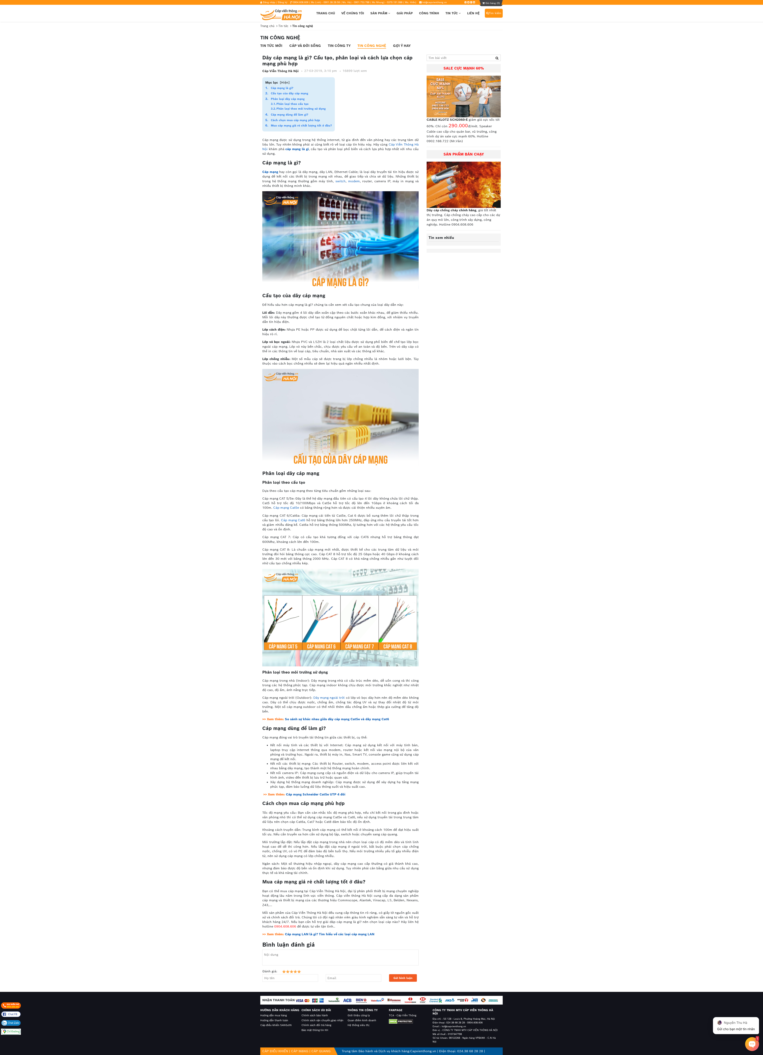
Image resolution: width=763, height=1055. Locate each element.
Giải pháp (405, 13)
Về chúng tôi (352, 13)
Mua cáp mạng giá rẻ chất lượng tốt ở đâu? (301, 125)
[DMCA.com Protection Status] (407, 1021)
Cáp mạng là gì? (282, 88)
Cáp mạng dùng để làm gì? (289, 114)
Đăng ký (282, 2)
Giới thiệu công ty (359, 1015)
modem (354, 181)
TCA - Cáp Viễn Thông (402, 1015)
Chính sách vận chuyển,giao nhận (322, 1020)
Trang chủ (325, 13)
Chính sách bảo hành (314, 1015)
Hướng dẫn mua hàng (273, 1015)
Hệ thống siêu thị (358, 1025)
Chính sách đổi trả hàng (316, 1025)
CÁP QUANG (321, 1051)
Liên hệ (473, 13)
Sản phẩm (379, 13)
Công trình (429, 13)
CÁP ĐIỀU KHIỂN (275, 1051)
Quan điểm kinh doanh (362, 1020)
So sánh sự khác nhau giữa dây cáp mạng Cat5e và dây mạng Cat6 (337, 719)
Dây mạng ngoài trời (329, 698)
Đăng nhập (269, 2)
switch (340, 181)
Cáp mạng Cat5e (286, 508)
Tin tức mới (271, 45)
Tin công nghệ (371, 45)
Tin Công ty (339, 45)
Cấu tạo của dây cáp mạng (289, 93)
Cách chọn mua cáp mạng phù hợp (295, 120)
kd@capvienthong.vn (434, 2)
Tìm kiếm (495, 13)
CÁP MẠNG (299, 1051)
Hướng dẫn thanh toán (274, 1020)
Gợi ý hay (402, 45)
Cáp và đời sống (305, 45)
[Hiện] (285, 82)
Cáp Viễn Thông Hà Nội (280, 71)
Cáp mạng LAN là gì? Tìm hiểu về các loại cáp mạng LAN (329, 934)
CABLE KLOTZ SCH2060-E (447, 120)
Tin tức (452, 13)
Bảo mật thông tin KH (314, 1030)
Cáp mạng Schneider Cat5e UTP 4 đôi (315, 794)
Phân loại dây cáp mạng (288, 99)
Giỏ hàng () (492, 3)
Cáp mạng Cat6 (293, 520)
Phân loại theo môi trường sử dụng (301, 108)
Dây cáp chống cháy (442, 210)
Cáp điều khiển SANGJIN (276, 1025)
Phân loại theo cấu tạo (292, 104)
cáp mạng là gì (297, 149)
